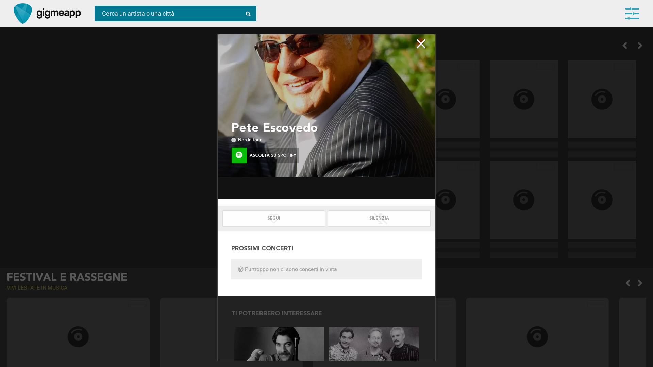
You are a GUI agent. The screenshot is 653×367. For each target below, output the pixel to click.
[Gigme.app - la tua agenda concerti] (23, 13)
